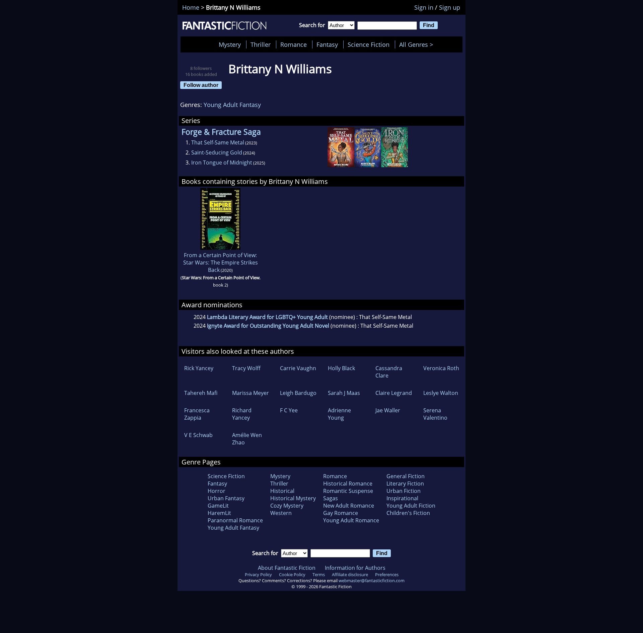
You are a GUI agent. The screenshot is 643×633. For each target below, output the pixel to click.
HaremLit (219, 513)
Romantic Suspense (348, 491)
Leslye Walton (440, 393)
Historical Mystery (293, 498)
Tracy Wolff (246, 368)
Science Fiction (368, 44)
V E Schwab (198, 435)
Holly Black (341, 368)
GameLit (218, 505)
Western (281, 513)
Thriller (261, 44)
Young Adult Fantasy (232, 105)
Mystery (230, 44)
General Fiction (405, 476)
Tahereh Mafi (200, 393)
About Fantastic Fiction (286, 567)
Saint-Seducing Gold (216, 152)
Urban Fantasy (226, 498)
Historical (282, 491)
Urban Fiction (403, 491)
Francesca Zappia (197, 414)
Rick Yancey (198, 368)
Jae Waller (387, 410)
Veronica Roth (441, 368)
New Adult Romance (348, 505)
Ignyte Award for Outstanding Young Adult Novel (268, 325)
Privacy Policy (258, 574)
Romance (293, 44)
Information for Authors (355, 567)
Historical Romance (347, 483)
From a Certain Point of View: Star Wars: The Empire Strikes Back (220, 262)
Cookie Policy (292, 574)
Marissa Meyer (250, 393)
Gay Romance (340, 513)
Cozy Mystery (286, 505)
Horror (216, 491)
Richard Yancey (242, 414)
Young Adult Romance (351, 520)
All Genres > (417, 44)
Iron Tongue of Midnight (221, 162)
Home (190, 7)
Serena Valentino (435, 414)
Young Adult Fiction (410, 505)
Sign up (449, 7)
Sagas (330, 498)
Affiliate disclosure (350, 574)
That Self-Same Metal (217, 142)
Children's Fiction (408, 513)
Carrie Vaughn (298, 368)
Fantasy (327, 44)
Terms (318, 574)
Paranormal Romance (235, 520)
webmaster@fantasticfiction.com (372, 580)
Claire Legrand (393, 393)
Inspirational (402, 498)
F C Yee (289, 410)
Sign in (423, 7)
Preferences (387, 574)
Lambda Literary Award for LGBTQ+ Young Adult (267, 317)
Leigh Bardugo (298, 393)
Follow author (201, 85)
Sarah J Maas (344, 393)
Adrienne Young (339, 414)
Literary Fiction (405, 483)
